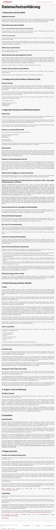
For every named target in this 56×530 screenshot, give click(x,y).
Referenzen (47, 2)
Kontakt (51, 2)
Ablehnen (38, 525)
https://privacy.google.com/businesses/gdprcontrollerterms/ (13, 512)
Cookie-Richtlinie (4, 528)
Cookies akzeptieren (26, 525)
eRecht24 (6, 518)
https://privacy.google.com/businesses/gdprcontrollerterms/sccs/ (39, 512)
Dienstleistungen (42, 2)
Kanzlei (38, 2)
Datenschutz (9, 528)
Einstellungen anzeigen (49, 525)
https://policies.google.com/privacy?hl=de (10, 489)
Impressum (13, 528)
